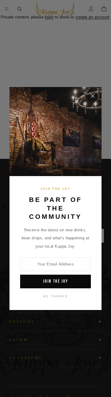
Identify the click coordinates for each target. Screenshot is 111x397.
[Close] (92, 96)
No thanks (55, 296)
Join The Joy (55, 281)
